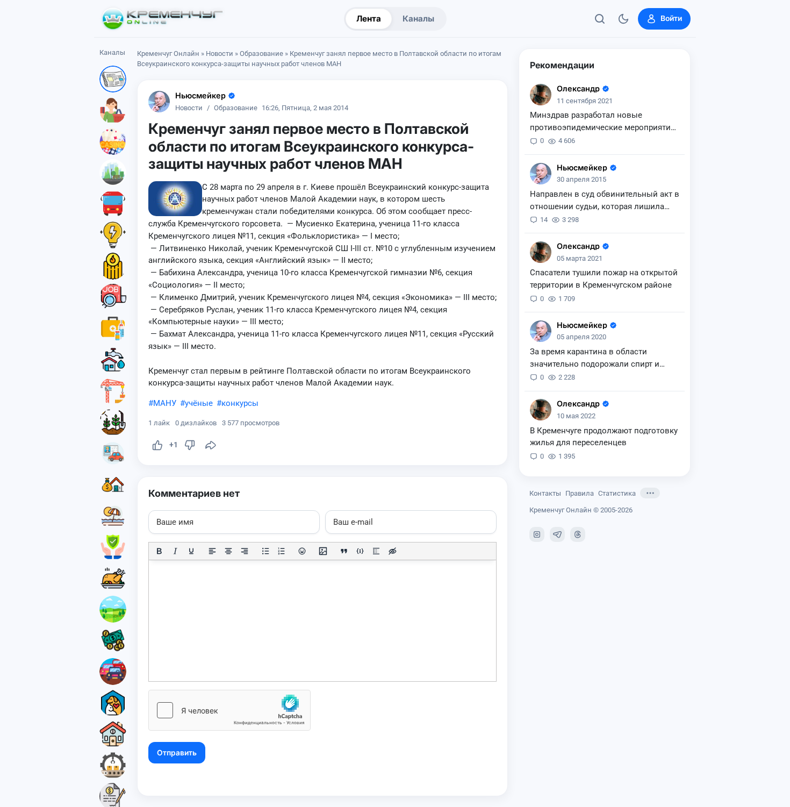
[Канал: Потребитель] (112, 110)
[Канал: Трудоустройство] (112, 297)
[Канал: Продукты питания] (112, 578)
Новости (219, 53)
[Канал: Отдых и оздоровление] (112, 515)
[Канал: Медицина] (112, 328)
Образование (261, 53)
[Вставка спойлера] (376, 551)
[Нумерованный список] (282, 551)
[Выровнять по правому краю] (244, 551)
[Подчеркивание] (191, 551)
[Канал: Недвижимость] (112, 484)
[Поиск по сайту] (600, 19)
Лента (368, 18)
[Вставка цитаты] (344, 551)
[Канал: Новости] (112, 79)
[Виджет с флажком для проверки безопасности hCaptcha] (229, 710)
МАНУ (164, 403)
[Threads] (577, 534)
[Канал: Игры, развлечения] (112, 141)
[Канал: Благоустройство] (112, 172)
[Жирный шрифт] (159, 551)
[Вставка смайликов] (303, 551)
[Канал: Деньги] (112, 640)
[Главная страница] (162, 18)
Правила (579, 493)
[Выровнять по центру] (228, 551)
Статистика (617, 493)
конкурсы (239, 403)
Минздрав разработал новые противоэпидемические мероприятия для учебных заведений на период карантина (602, 122)
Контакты (545, 493)
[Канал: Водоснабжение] (112, 359)
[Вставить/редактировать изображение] (323, 551)
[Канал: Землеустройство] (112, 609)
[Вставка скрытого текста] (392, 551)
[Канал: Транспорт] (112, 203)
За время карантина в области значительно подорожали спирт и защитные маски (594, 358)
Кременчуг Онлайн (168, 53)
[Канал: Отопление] (112, 266)
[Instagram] (536, 534)
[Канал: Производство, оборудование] (112, 765)
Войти (671, 18)
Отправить (177, 752)
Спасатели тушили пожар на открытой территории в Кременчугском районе (604, 279)
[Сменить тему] (623, 19)
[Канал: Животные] (112, 702)
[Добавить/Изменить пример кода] (360, 551)
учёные (199, 403)
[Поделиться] (211, 445)
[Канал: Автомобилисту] (112, 453)
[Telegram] (557, 534)
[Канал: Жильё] (112, 733)
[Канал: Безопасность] (112, 546)
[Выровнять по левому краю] (212, 551)
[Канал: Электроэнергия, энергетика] (112, 235)
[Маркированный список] (265, 551)
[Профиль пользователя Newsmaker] (159, 101)
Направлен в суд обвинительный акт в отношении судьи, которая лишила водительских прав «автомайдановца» (604, 201)
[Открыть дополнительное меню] (650, 493)
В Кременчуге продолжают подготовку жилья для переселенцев (604, 436)
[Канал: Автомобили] (112, 671)
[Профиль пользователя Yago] (540, 94)
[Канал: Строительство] (112, 390)
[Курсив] (175, 551)
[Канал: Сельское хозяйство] (112, 422)
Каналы (418, 18)
